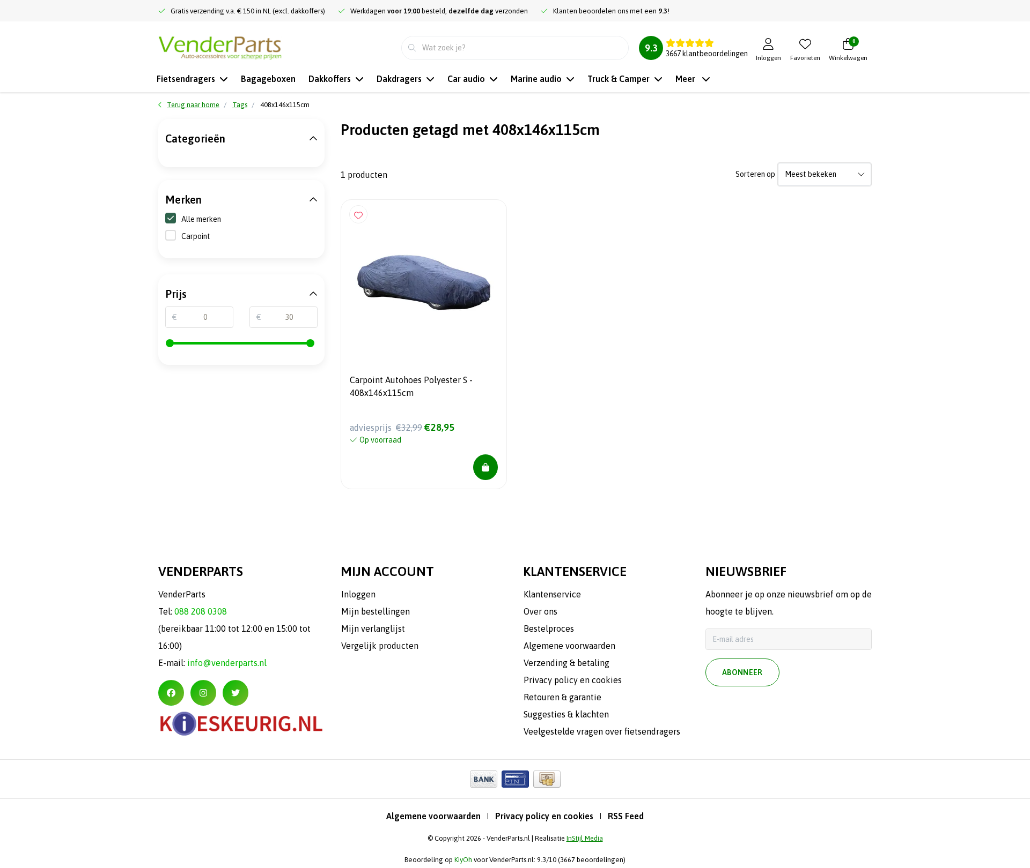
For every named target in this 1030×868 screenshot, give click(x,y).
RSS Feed (626, 816)
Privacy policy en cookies (544, 816)
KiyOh (463, 860)
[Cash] (547, 779)
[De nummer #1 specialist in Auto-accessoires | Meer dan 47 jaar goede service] (220, 46)
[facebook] (171, 693)
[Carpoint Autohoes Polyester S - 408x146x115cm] (423, 282)
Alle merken (201, 219)
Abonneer (742, 672)
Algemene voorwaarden (433, 816)
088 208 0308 (200, 611)
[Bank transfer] (483, 779)
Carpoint (195, 236)
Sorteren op (755, 174)
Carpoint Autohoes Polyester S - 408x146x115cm (411, 386)
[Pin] (515, 779)
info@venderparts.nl (227, 663)
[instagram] (203, 693)
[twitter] (235, 693)
